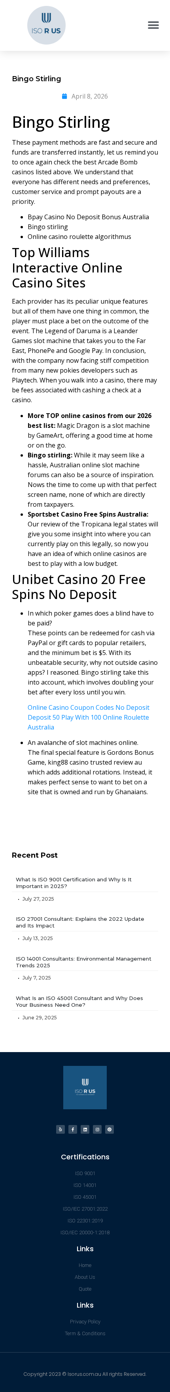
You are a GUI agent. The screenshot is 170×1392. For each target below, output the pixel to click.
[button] (153, 25)
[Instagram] (97, 1129)
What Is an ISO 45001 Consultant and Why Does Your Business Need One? (79, 1001)
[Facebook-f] (72, 1129)
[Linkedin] (85, 1129)
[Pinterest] (109, 1129)
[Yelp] (60, 1129)
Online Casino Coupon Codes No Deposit (88, 707)
